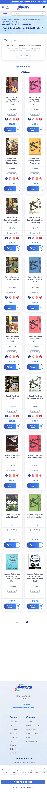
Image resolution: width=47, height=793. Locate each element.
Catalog (29, 737)
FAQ (11, 725)
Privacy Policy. (23, 775)
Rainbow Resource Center (23, 687)
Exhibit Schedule (32, 725)
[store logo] (23, 7)
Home (4, 19)
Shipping (13, 741)
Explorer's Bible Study (9, 22)
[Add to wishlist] (18, 129)
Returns (13, 745)
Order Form (14, 749)
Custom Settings (23, 787)
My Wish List (14, 753)
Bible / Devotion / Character (17, 19)
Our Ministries (31, 741)
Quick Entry (14, 737)
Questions (13, 729)
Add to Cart (9, 129)
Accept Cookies (23, 782)
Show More (23, 56)
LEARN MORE (42, 2)
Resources (14, 733)
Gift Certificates (32, 733)
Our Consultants (32, 729)
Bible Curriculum (35, 19)
